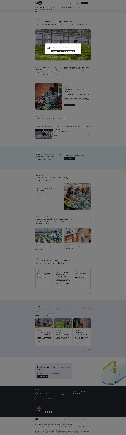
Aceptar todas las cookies (69, 51)
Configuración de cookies (57, 51)
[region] (63, 48)
